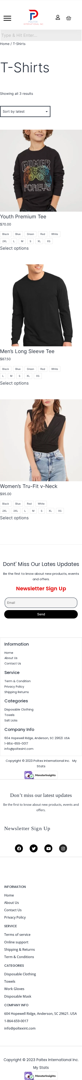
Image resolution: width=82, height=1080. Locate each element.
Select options (14, 248)
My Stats (41, 1067)
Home (4, 44)
